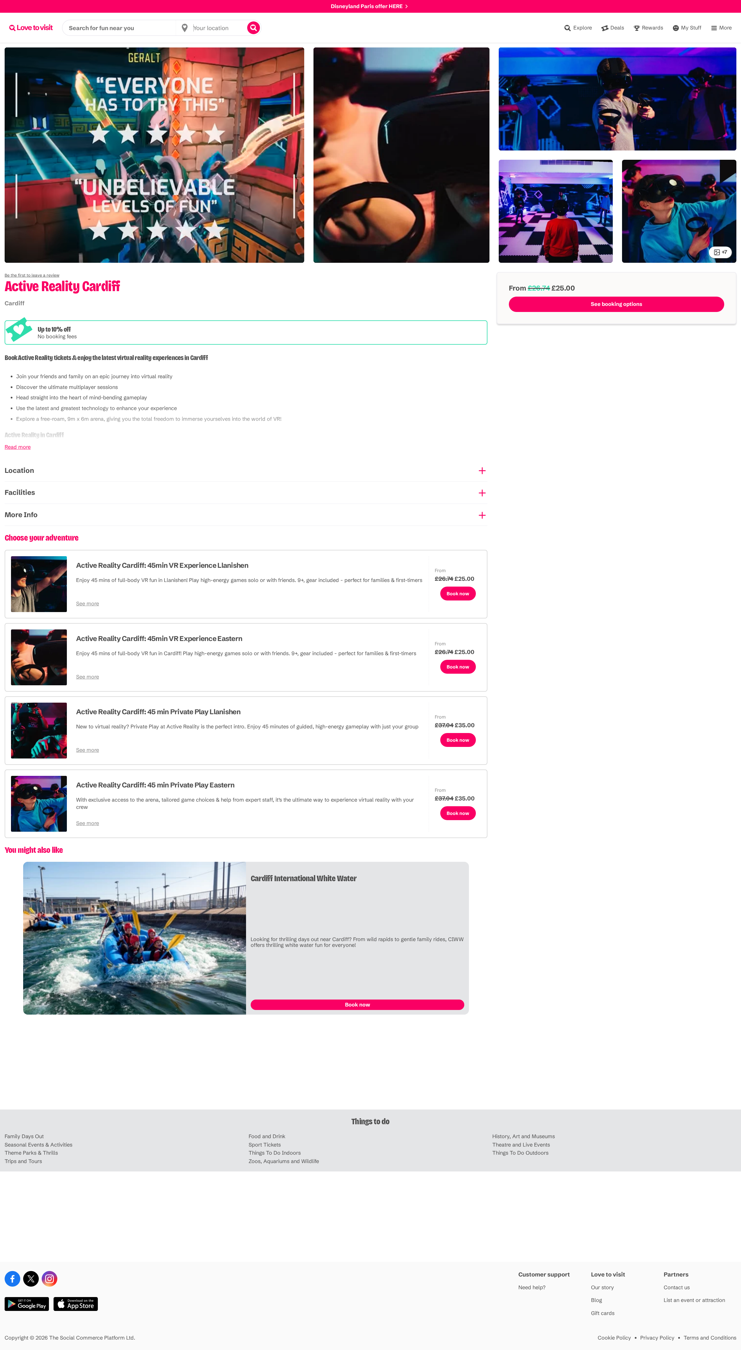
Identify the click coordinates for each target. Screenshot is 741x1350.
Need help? (532, 1288)
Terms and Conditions (710, 1338)
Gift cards (603, 1313)
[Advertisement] (370, 1064)
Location (19, 470)
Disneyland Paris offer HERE (367, 6)
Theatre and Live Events (521, 1145)
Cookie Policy (614, 1338)
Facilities (20, 492)
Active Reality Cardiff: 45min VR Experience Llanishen (162, 565)
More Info (21, 514)
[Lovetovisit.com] (31, 28)
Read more (18, 447)
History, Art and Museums (523, 1137)
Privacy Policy (657, 1338)
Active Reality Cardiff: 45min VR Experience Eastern (159, 638)
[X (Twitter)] (31, 1279)
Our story (602, 1288)
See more (87, 604)
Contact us (677, 1288)
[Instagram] (49, 1279)
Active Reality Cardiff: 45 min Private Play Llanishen (158, 712)
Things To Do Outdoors (520, 1153)
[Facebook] (12, 1279)
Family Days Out (24, 1137)
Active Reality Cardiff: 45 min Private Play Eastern (155, 785)
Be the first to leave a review (32, 275)
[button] (32, 275)
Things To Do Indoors (275, 1153)
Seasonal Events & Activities (38, 1145)
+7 (724, 252)
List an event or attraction (694, 1300)
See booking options (616, 304)
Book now (458, 593)
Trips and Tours (23, 1161)
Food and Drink (267, 1137)
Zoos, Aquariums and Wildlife (284, 1161)
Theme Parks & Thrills (31, 1153)
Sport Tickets (265, 1145)
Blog (596, 1300)
